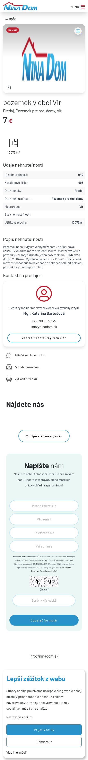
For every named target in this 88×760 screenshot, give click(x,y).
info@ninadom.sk (44, 327)
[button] (44, 729)
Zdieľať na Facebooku (30, 355)
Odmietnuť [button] (44, 742)
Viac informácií (16, 752)
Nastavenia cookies (19, 717)
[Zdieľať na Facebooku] (78, 31)
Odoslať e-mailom (27, 367)
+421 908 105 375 (44, 321)
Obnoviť (44, 589)
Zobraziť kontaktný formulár (44, 338)
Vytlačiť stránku (26, 379)
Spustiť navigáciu (47, 436)
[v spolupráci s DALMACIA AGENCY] (20, 6)
